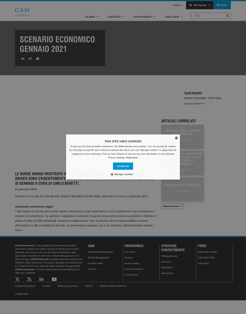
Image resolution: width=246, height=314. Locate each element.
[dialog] (123, 157)
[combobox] (176, 138)
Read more (132, 157)
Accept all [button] (123, 166)
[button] (123, 174)
